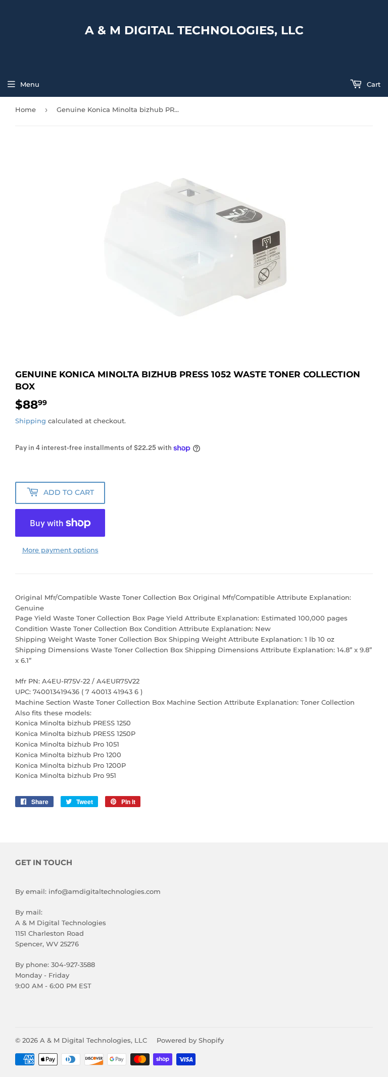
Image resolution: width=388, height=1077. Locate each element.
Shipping (30, 421)
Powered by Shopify (190, 1040)
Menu (29, 84)
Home (25, 109)
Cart (372, 84)
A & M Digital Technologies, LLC (194, 30)
